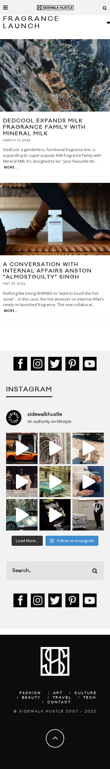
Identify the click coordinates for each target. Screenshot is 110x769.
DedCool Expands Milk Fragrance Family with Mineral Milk (44, 127)
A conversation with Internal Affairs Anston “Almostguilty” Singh (47, 271)
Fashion (30, 693)
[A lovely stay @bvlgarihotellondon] (22, 448)
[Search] (105, 7)
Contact (59, 702)
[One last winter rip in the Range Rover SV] (22, 515)
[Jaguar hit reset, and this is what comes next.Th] (88, 515)
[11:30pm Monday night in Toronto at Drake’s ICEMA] (22, 481)
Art (58, 693)
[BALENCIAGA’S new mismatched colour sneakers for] (55, 515)
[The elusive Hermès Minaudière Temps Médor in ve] (88, 481)
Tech (89, 698)
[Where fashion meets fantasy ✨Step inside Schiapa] (55, 448)
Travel (62, 698)
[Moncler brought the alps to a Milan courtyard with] (55, 481)
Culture (86, 693)
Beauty (31, 698)
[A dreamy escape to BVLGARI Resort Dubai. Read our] (88, 448)
